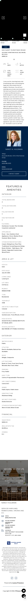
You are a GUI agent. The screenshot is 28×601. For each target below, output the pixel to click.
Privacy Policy (20, 591)
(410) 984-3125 (6, 163)
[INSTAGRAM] (16, 578)
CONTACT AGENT (14, 173)
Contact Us (14, 491)
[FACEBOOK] (12, 578)
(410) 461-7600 (9, 527)
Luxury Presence (18, 583)
